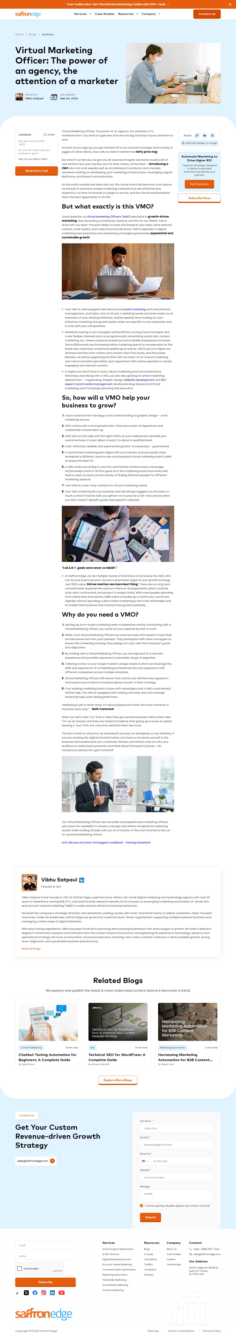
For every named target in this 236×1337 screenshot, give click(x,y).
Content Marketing (113, 1290)
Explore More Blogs (118, 1080)
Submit (150, 1217)
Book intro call (37, 170)
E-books (148, 1254)
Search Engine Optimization (118, 1249)
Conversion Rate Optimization (119, 1269)
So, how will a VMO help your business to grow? (34, 152)
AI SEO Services (110, 1254)
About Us (172, 1249)
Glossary (149, 1274)
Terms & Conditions (181, 1331)
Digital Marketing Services (116, 1259)
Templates (150, 1269)
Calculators (150, 1259)
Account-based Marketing (117, 1264)
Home (19, 34)
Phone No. (146, 1153)
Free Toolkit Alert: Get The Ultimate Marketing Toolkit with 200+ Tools (116, 4)
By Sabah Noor (27, 1064)
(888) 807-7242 (210, 1249)
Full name (146, 1121)
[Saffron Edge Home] (28, 14)
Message (145, 1186)
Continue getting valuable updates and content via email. (177, 1205)
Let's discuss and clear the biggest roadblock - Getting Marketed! (106, 842)
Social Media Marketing (115, 1285)
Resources (126, 14)
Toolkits (148, 1264)
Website (145, 1170)
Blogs (32, 34)
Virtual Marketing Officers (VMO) (108, 216)
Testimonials (174, 1264)
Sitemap (153, 1331)
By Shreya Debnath (99, 1064)
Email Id (145, 1137)
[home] (44, 1313)
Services (80, 14)
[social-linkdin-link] (81, 880)
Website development (139, 380)
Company (149, 14)
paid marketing (135, 309)
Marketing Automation (115, 1274)
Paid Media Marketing (114, 1279)
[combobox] (145, 1161)
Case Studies (104, 14)
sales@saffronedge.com (32, 1161)
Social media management (93, 384)
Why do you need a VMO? (33, 159)
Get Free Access (199, 184)
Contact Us (207, 14)
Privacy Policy (212, 1331)
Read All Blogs (31, 949)
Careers (171, 1259)
